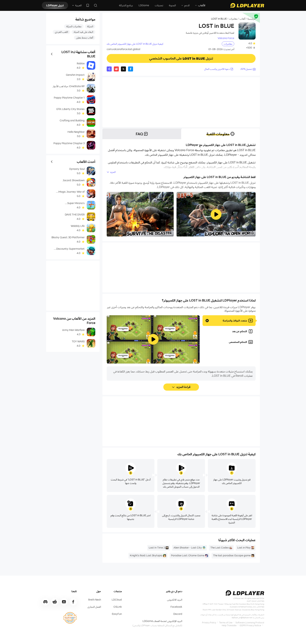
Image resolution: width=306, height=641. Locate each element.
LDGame (144, 5)
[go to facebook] (73, 601)
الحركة (90, 26)
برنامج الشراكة (126, 5)
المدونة (172, 5)
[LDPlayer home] (247, 5)
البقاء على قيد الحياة (83, 32)
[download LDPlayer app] (87, 5)
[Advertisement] (181, 102)
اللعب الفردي (61, 32)
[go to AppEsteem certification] (70, 618)
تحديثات (159, 5)
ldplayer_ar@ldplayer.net (242, 617)
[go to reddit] (54, 601)
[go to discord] (45, 601)
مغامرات (233, 18)
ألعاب (242, 18)
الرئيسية (251, 18)
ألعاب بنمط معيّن (84, 37)
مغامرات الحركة (73, 26)
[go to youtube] (64, 601)
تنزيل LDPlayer (55, 5)
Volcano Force (226, 38)
